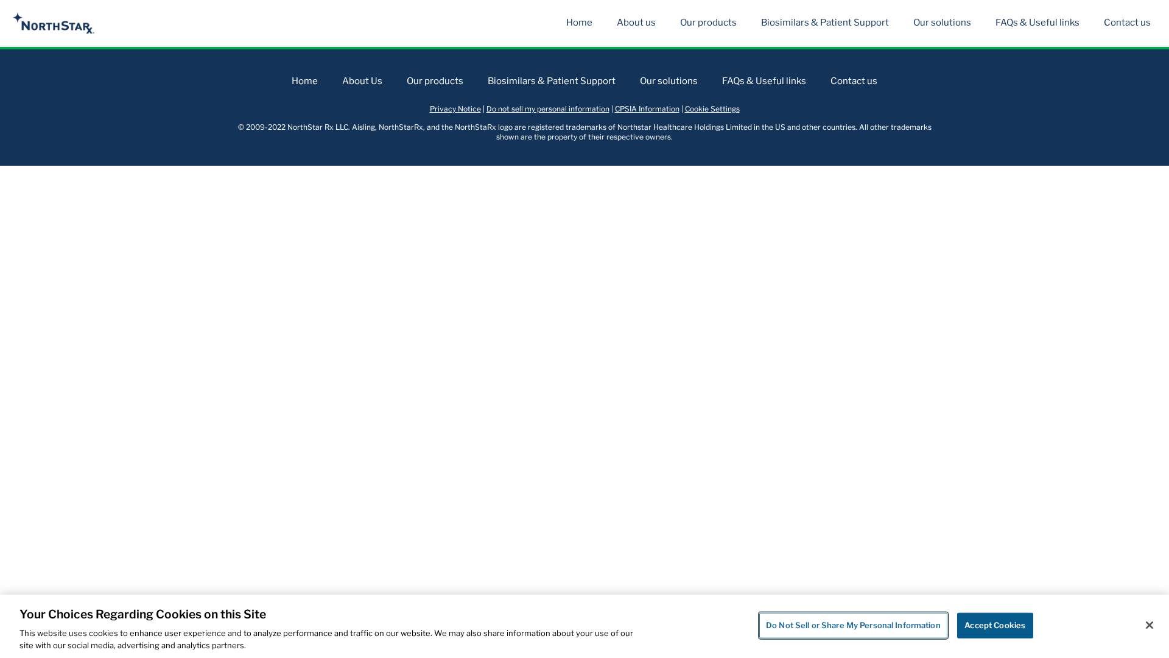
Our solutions (942, 22)
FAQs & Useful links (1037, 22)
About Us (362, 81)
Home (579, 22)
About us (636, 22)
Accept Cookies (994, 625)
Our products (708, 22)
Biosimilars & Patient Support (825, 22)
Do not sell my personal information (547, 108)
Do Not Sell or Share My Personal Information (853, 625)
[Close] (1149, 625)
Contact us (1127, 22)
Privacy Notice (455, 108)
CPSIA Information (647, 108)
